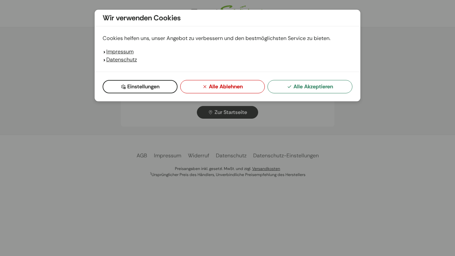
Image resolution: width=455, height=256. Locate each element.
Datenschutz (121, 59)
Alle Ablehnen (226, 86)
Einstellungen (143, 86)
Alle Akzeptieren (313, 86)
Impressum (120, 51)
